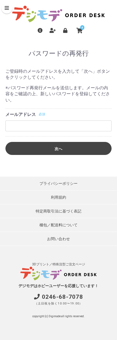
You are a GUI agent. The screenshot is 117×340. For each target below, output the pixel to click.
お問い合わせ (58, 239)
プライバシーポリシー (58, 183)
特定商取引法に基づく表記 (58, 211)
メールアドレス (20, 114)
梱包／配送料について (58, 225)
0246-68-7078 (62, 297)
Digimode (55, 316)
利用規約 (58, 197)
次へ (58, 149)
